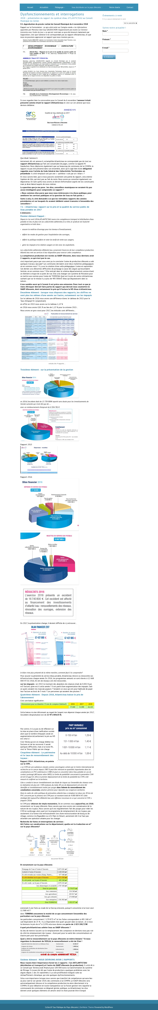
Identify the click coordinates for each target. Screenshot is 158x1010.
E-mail (105, 47)
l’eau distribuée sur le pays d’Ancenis (86, 7)
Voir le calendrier (130, 23)
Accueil (30, 7)
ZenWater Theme (86, 1007)
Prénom (106, 39)
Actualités (44, 7)
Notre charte (114, 7)
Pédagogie (59, 7)
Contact (130, 7)
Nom (105, 31)
